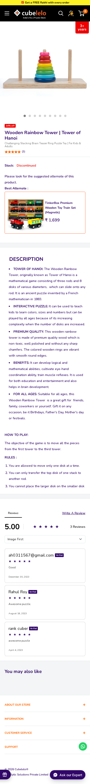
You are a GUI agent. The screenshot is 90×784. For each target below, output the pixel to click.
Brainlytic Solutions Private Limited (26, 774)
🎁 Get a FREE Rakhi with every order (45, 2)
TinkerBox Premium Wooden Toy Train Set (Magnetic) (60, 207)
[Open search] (60, 13)
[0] (81, 13)
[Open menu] (7, 13)
